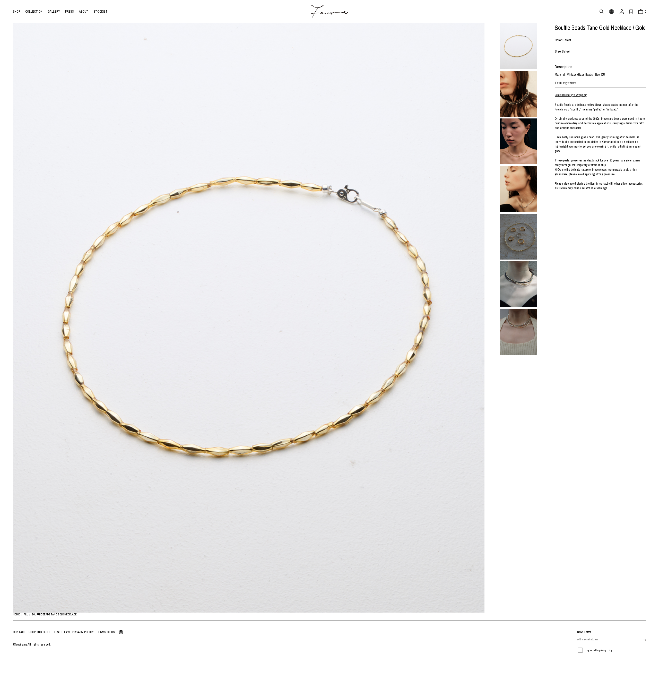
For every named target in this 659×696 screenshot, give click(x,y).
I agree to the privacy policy (599, 650)
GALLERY (54, 12)
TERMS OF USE (106, 632)
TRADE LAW (62, 632)
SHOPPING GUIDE (40, 632)
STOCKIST (100, 12)
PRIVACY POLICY (83, 632)
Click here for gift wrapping (571, 95)
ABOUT (83, 12)
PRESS (69, 12)
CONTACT (19, 632)
